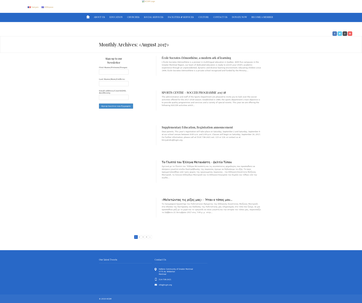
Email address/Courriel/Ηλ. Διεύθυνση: (112, 92)
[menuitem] (33, 7)
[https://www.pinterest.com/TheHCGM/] (350, 33)
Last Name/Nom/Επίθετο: (112, 79)
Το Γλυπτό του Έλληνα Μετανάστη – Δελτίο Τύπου (197, 162)
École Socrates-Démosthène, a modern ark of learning (196, 58)
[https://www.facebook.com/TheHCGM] (334, 33)
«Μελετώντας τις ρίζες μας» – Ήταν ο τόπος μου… (197, 199)
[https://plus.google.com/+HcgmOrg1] (345, 33)
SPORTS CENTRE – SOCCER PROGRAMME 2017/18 (194, 92)
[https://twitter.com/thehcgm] (340, 33)
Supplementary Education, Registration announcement (197, 127)
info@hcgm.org (165, 285)
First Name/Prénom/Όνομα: (113, 67)
